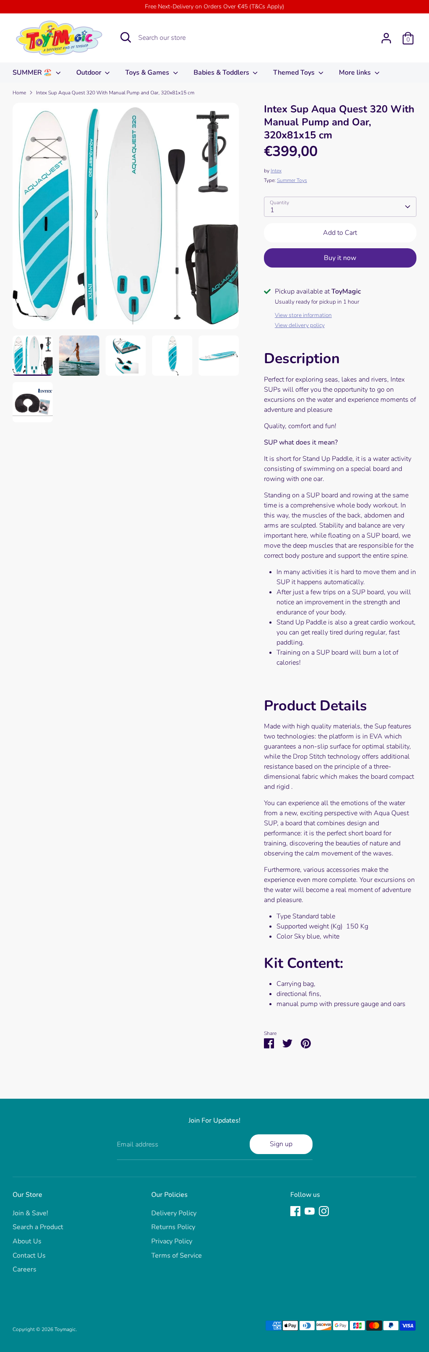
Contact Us (29, 1255)
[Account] (386, 38)
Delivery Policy (173, 1213)
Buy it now (340, 258)
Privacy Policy (171, 1241)
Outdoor (89, 72)
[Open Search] (125, 37)
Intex (276, 170)
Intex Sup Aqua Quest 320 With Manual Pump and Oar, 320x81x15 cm (115, 92)
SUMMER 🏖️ (33, 72)
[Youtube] (310, 1211)
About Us (27, 1241)
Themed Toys (294, 72)
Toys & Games (148, 72)
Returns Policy (173, 1227)
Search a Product (38, 1227)
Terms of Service (176, 1255)
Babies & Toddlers (222, 72)
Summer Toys (292, 180)
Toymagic (65, 1329)
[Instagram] (324, 1211)
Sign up (281, 1144)
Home (19, 92)
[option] (126, 219)
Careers (24, 1269)
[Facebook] (295, 1211)
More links (355, 72)
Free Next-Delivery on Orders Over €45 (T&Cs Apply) (214, 6)
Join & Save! (30, 1213)
